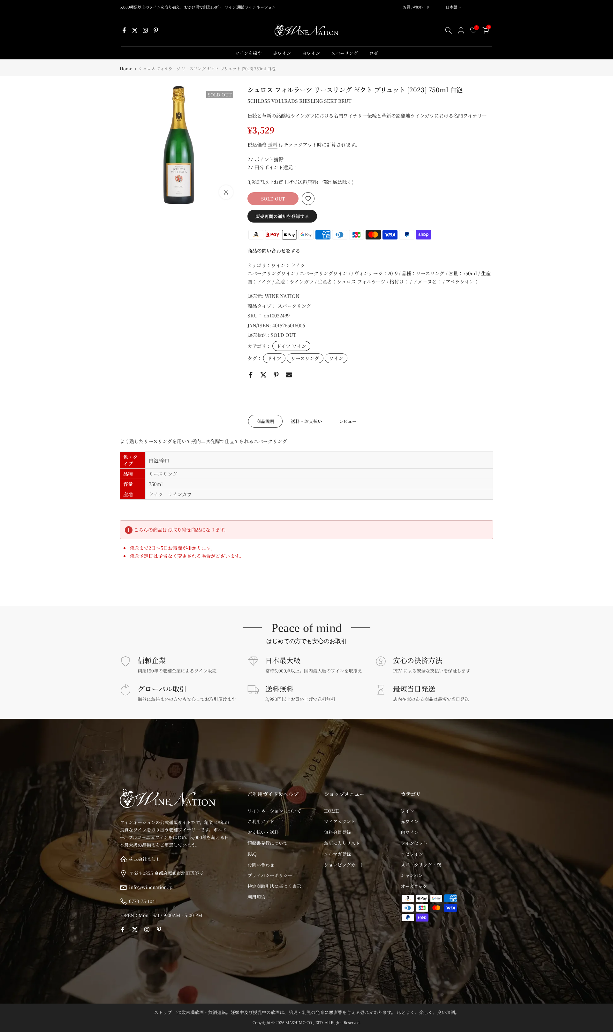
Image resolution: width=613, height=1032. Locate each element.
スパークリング (294, 305)
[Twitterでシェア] (263, 375)
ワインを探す (248, 53)
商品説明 (265, 421)
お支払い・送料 (263, 832)
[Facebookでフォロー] (124, 30)
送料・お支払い (306, 421)
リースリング (305, 358)
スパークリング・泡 (421, 864)
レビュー (348, 421)
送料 (272, 144)
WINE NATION (282, 295)
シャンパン (412, 875)
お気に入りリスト (342, 843)
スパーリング (344, 53)
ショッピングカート (344, 864)
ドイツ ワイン (291, 346)
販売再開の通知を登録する (282, 216)
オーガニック (414, 886)
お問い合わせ (260, 864)
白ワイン (311, 53)
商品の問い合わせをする (273, 250)
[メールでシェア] (289, 375)
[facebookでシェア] (250, 375)
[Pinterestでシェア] (276, 375)
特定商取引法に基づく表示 (274, 886)
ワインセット (414, 843)
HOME (331, 811)
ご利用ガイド (260, 821)
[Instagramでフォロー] (145, 30)
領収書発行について (267, 843)
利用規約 (256, 897)
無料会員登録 (337, 832)
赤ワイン (282, 53)
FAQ (252, 854)
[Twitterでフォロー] (135, 30)
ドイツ (274, 358)
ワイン (336, 358)
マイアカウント (339, 821)
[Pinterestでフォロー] (156, 30)
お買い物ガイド (416, 7)
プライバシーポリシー (269, 875)
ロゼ (373, 53)
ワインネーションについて (274, 811)
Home (126, 68)
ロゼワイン (412, 854)
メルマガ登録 (337, 854)
